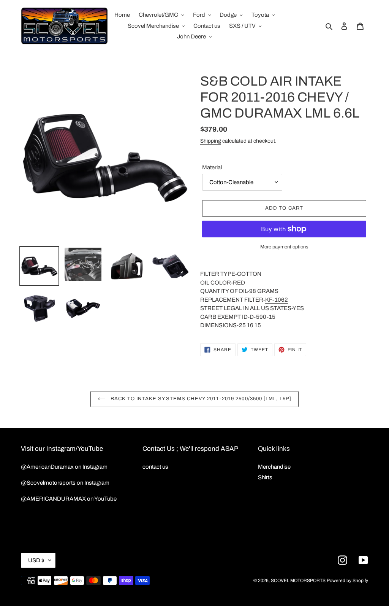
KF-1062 (276, 300)
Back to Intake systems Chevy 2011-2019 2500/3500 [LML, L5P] (200, 398)
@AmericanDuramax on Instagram (64, 467)
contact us (155, 467)
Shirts (265, 477)
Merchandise (274, 467)
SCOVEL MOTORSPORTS (298, 580)
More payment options (284, 247)
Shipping (210, 141)
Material (212, 167)
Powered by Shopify (347, 580)
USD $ (36, 560)
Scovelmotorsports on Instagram (68, 483)
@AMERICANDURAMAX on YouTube (69, 499)
